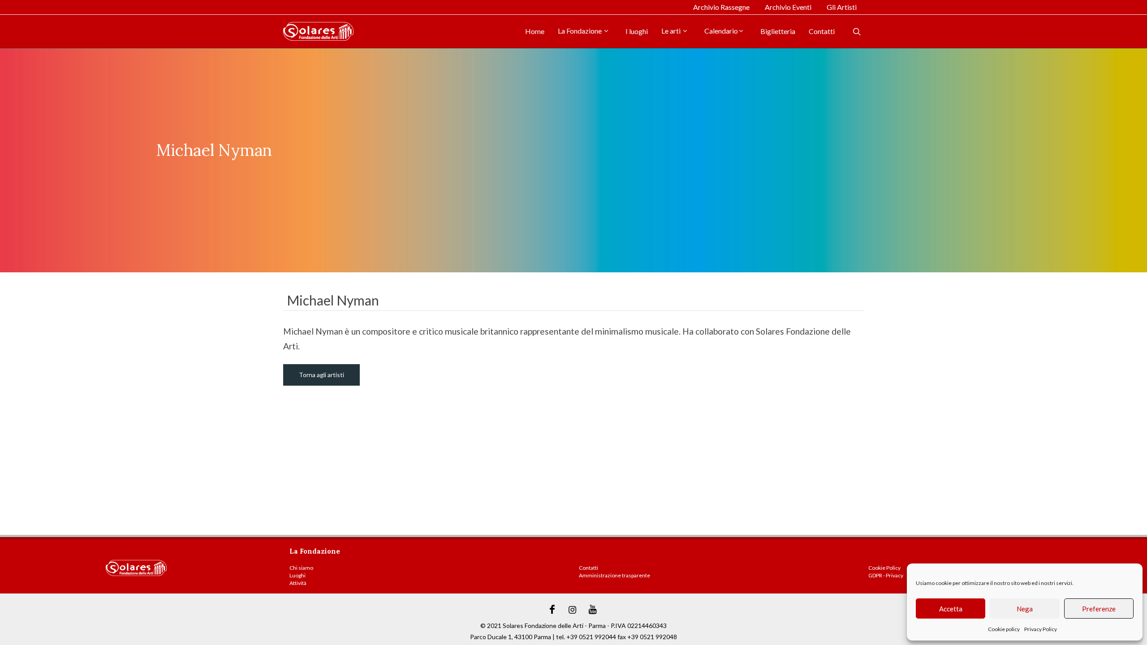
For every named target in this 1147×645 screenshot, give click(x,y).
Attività (297, 583)
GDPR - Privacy (885, 575)
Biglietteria (777, 31)
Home (534, 31)
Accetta (950, 609)
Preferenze (1099, 609)
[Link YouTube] (593, 610)
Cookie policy (1004, 629)
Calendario (721, 30)
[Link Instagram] (573, 610)
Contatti (822, 31)
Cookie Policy (884, 567)
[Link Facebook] (552, 610)
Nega (1025, 609)
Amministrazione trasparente (614, 575)
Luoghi (297, 575)
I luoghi (636, 31)
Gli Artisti (842, 7)
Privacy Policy (1040, 629)
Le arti (671, 30)
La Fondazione (580, 30)
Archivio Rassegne (721, 7)
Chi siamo (301, 567)
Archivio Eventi (788, 7)
